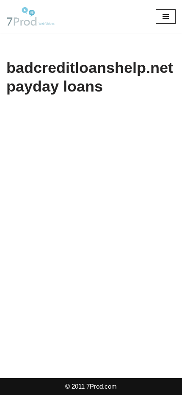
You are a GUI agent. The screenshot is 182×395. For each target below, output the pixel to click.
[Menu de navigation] (166, 16)
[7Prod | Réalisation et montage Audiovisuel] (31, 16)
